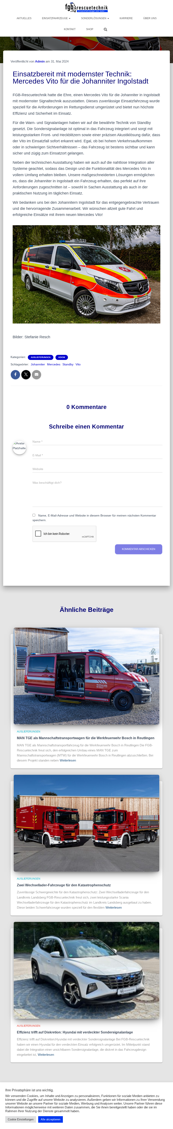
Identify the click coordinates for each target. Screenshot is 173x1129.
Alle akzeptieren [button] (50, 1119)
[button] (69, 18)
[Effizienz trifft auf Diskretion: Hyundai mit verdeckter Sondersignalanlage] (86, 970)
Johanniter (38, 364)
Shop (89, 29)
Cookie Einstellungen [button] (21, 1119)
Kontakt (70, 29)
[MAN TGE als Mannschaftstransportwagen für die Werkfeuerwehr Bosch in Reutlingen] (86, 675)
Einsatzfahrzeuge (55, 18)
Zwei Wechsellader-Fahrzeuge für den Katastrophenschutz (64, 885)
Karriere (126, 18)
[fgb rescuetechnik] (86, 7)
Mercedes (53, 364)
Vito (78, 364)
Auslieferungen (40, 357)
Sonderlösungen (94, 18)
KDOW (61, 357)
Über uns (150, 18)
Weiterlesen (68, 760)
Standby (67, 364)
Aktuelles (24, 18)
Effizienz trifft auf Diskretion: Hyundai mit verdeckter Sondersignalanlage (75, 1032)
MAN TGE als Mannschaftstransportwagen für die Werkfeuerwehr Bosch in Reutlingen (85, 738)
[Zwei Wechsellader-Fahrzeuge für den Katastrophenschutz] (86, 822)
